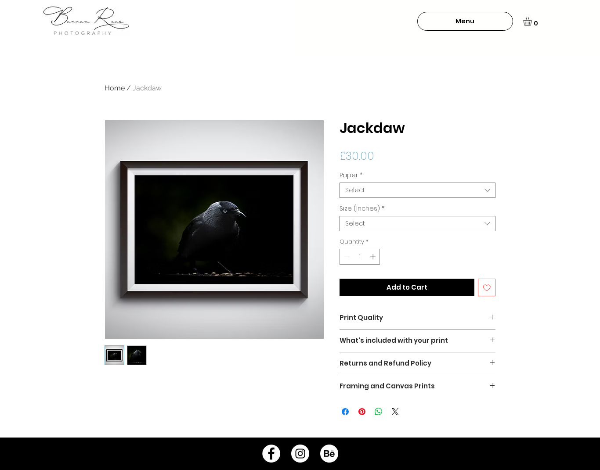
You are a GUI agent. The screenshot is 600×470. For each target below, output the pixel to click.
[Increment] (374, 256)
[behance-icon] (329, 454)
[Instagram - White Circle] (300, 454)
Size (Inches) (362, 208)
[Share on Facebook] (345, 411)
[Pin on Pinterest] (362, 411)
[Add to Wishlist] (487, 288)
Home (115, 88)
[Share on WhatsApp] (378, 411)
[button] (465, 21)
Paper (351, 175)
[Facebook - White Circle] (271, 454)
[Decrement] (346, 256)
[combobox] (417, 190)
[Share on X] (395, 411)
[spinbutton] (360, 256)
